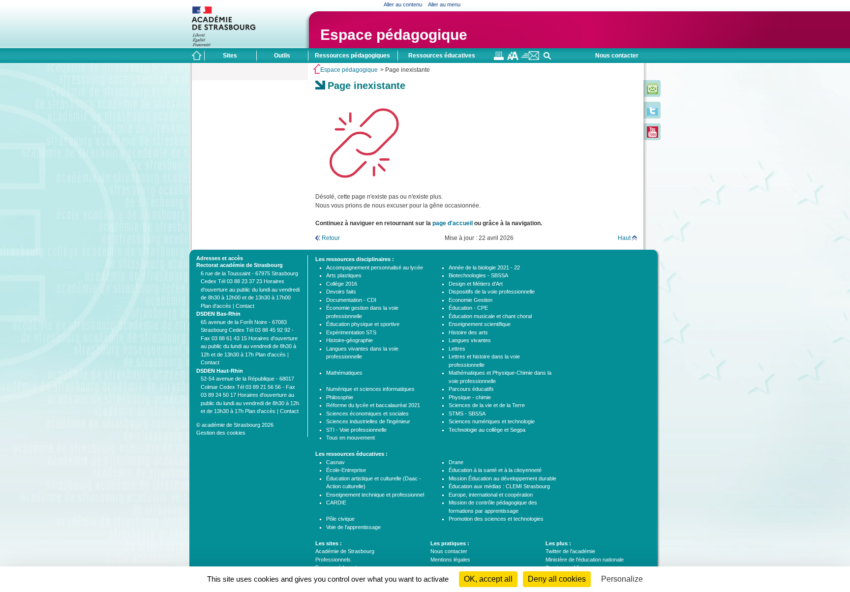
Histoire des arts (468, 332)
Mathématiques (344, 373)
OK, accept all (488, 579)
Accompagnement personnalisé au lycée (374, 267)
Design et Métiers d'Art (476, 284)
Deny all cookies (557, 579)
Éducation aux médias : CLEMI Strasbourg (499, 486)
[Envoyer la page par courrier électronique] (530, 58)
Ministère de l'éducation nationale (585, 559)
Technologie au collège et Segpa (487, 430)
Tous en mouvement (350, 438)
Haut (624, 238)
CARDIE (336, 502)
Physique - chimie (470, 397)
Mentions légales (450, 559)
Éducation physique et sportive (362, 324)
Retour (331, 238)
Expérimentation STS (351, 332)
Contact (245, 306)
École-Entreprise (346, 470)
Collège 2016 (341, 284)
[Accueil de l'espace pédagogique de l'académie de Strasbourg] (196, 55)
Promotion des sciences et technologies (496, 519)
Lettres (457, 349)
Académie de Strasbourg (344, 551)
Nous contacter (616, 55)
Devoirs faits (341, 292)
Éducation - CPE (468, 308)
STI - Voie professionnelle (356, 430)
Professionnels (333, 559)
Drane (456, 462)
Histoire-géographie (349, 340)
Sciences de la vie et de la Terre (487, 405)
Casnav (335, 462)
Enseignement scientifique (480, 324)
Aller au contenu (403, 4)
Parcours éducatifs (471, 389)
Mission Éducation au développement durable (502, 478)
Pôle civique (340, 519)
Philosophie (339, 397)
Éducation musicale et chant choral (490, 316)
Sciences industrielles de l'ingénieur (368, 421)
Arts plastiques (344, 275)
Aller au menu (444, 4)
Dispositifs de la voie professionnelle (492, 292)
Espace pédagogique (393, 35)
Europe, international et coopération (491, 495)
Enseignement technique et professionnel (375, 495)
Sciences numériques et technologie (492, 421)
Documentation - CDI (351, 300)
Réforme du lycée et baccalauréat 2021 (373, 405)
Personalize (622, 579)
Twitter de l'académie (570, 551)
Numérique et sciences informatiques (370, 389)
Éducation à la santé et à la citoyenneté (495, 470)
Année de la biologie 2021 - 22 (484, 267)
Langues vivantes (470, 340)
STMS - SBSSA (467, 413)
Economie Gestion (470, 300)
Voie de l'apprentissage (353, 527)
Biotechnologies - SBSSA (478, 275)
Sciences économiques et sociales (367, 413)
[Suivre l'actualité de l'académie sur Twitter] (652, 114)
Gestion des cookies (220, 433)
